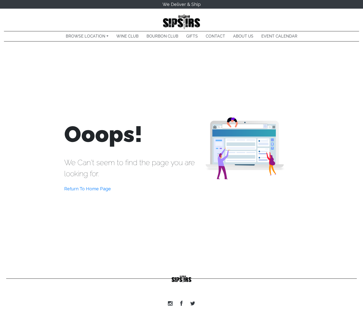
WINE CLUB (127, 36)
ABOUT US (243, 36)
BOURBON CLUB (162, 36)
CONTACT (215, 36)
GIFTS (192, 36)
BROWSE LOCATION (85, 36)
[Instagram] (170, 303)
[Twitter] (192, 303)
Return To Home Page (87, 188)
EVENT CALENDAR (279, 36)
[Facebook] (181, 303)
